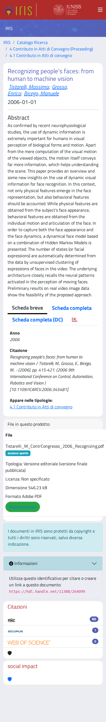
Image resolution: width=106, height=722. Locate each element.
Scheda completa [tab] (72, 308)
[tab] (74, 319)
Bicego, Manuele (41, 93)
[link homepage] (19, 9)
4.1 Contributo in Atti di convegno (41, 55)
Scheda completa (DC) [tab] (37, 319)
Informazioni (25, 563)
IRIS (7, 42)
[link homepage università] (67, 9)
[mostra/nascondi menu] (100, 9)
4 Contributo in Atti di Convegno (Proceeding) (51, 49)
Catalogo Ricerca (32, 42)
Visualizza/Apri (22, 507)
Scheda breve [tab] (27, 307)
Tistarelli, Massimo (29, 86)
